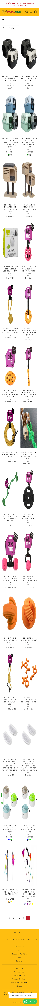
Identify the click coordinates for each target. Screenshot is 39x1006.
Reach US (19, 932)
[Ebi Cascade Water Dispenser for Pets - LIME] (11, 839)
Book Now (19, 961)
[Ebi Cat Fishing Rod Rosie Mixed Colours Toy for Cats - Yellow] (32, 904)
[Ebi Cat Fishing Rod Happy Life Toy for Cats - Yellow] (11, 902)
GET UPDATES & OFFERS (18, 939)
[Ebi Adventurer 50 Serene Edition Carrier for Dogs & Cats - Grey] (11, 155)
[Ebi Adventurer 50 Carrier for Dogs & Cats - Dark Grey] (9, 88)
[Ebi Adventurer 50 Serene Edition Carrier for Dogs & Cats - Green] (9, 155)
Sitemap (19, 986)
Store (19, 950)
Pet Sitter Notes (19, 972)
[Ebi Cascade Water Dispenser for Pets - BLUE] (9, 839)
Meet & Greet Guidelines (19, 982)
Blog (19, 957)
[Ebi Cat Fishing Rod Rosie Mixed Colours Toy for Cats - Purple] (27, 904)
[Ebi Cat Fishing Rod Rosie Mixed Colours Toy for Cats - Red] (30, 904)
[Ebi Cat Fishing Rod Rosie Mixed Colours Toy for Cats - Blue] (25, 904)
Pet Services (19, 947)
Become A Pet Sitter (19, 954)
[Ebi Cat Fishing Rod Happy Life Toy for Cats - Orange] (9, 902)
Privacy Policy (19, 975)
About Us (19, 968)
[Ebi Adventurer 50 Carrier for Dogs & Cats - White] (11, 88)
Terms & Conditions (19, 979)
